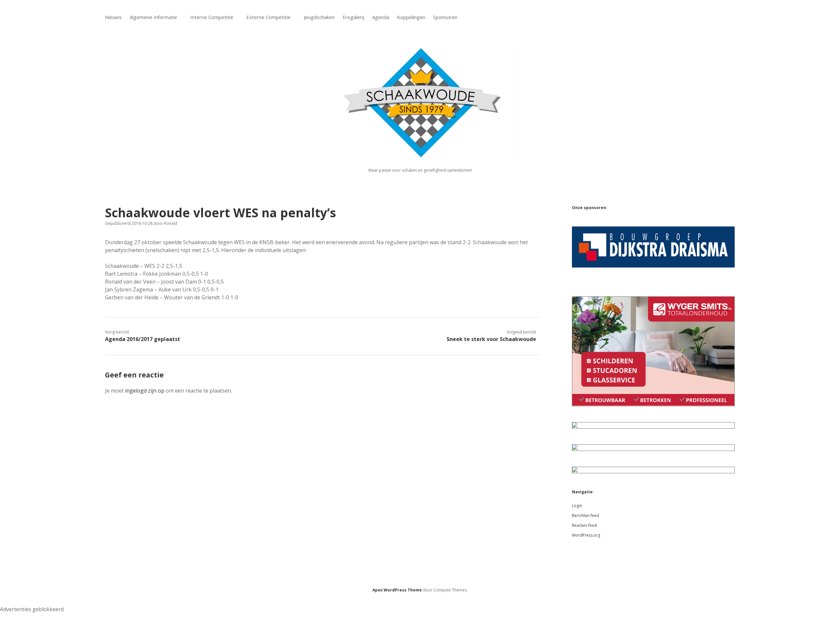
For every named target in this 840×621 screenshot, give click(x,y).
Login (577, 505)
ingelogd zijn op (144, 390)
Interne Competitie (211, 17)
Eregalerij (353, 17)
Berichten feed (585, 515)
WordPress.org (586, 535)
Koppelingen (411, 17)
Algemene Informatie (153, 17)
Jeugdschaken (319, 17)
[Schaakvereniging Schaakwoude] (420, 153)
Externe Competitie (268, 17)
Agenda (380, 17)
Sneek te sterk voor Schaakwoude (491, 339)
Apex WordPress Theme (397, 590)
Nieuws (113, 17)
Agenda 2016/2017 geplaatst (142, 339)
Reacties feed (584, 525)
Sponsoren (445, 17)
